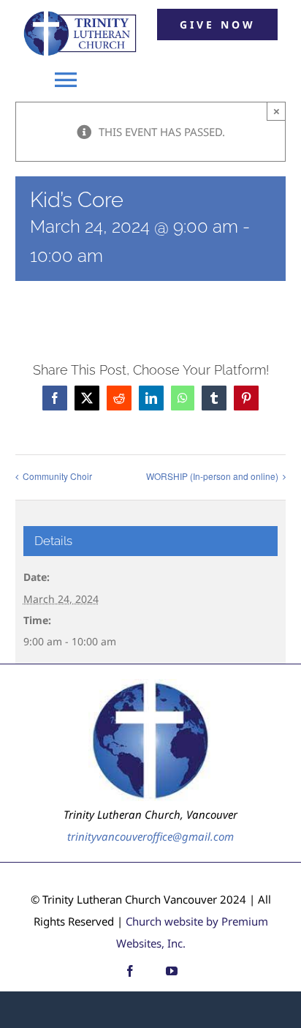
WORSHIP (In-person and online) (212, 476)
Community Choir (57, 476)
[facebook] (130, 971)
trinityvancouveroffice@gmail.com (150, 836)
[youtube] (172, 971)
